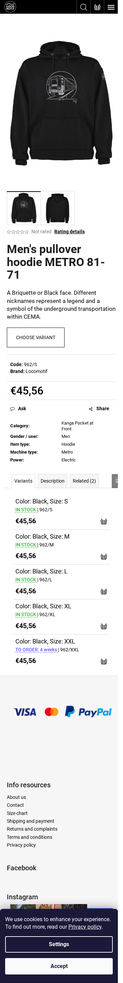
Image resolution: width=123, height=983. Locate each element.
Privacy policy (84, 927)
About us (16, 797)
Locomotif (36, 371)
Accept (59, 966)
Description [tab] (53, 481)
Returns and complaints (32, 829)
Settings (59, 944)
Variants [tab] (23, 481)
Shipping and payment (30, 821)
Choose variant (35, 337)
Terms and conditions (29, 837)
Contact (15, 805)
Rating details (69, 231)
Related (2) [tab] (84, 481)
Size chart (17, 813)
